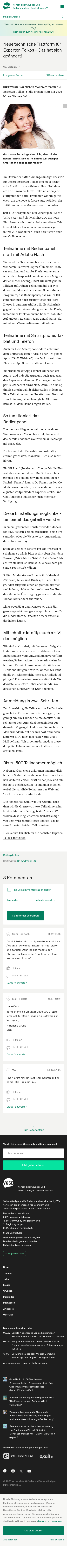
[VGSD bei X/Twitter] (21, 1472)
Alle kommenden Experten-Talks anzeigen (25, 1362)
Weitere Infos (21, 96)
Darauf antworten (17, 982)
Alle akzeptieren (33, 1530)
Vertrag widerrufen (14, 1253)
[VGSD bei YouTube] (29, 1472)
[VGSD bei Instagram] (13, 1472)
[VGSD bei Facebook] (4, 1472)
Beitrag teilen (11, 855)
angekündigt (44, 177)
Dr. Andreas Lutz (27, 860)
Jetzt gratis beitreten (33, 1165)
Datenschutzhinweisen (50, 1521)
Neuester (12, 900)
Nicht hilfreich (20, 975)
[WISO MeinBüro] (18, 1457)
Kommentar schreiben (25, 915)
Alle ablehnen (10, 1539)
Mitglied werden (11, 16)
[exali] (46, 1457)
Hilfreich (17, 968)
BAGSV (31, 1237)
